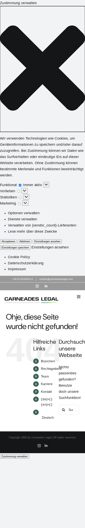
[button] (42, 69)
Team (45, 376)
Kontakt (46, 391)
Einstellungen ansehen (47, 241)
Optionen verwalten (24, 213)
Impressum (17, 269)
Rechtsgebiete (51, 368)
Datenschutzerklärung (25, 263)
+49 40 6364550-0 (22, 279)
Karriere (47, 384)
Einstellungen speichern (15, 247)
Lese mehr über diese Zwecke (32, 231)
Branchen (48, 361)
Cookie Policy (19, 257)
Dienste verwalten (22, 219)
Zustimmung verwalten (14, 456)
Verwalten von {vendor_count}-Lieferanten (42, 225)
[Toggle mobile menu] (79, 297)
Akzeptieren (8, 241)
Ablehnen (24, 241)
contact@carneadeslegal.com (56, 279)
